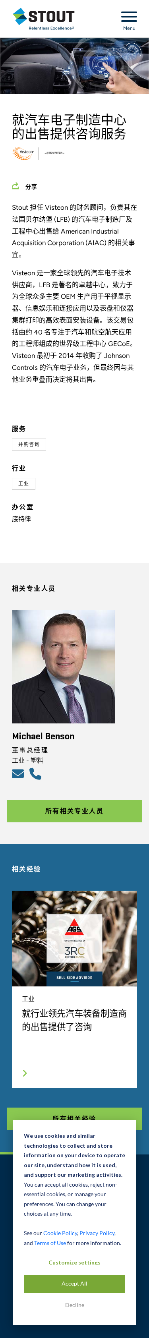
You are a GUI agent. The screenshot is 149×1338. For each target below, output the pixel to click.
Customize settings (74, 1262)
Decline (74, 1304)
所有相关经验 (74, 1119)
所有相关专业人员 (74, 811)
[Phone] (36, 773)
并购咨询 (29, 444)
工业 (23, 484)
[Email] (19, 773)
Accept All (74, 1283)
